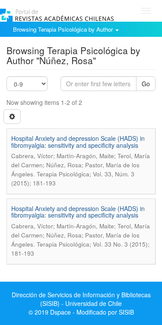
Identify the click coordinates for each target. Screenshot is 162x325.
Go (146, 83)
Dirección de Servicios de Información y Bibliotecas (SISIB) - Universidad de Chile (81, 299)
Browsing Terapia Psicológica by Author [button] (63, 29)
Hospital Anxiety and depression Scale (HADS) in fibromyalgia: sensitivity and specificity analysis (78, 141)
